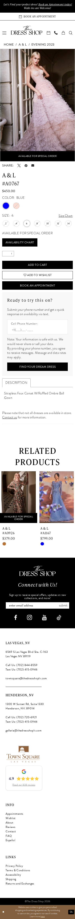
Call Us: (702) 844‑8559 (21, 665)
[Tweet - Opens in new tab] (19, 165)
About (9, 822)
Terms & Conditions (18, 870)
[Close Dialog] (3, 912)
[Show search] (71, 33)
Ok (71, 912)
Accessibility (13, 875)
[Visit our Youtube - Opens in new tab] (44, 617)
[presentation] (20, 497)
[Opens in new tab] (23, 753)
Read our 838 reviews (23, 784)
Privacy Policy (14, 866)
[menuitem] (5, 32)
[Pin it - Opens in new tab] (26, 165)
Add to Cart (37, 265)
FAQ (9, 836)
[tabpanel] (37, 105)
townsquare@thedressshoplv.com (26, 678)
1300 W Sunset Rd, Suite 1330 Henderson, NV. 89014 (25, 706)
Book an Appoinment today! (55, 4)
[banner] (26, 30)
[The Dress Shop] (37, 571)
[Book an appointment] (48, 33)
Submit (63, 605)
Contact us (9, 417)
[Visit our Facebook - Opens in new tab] (15, 617)
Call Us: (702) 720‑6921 (21, 717)
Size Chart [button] (66, 216)
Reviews (10, 827)
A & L (23, 44)
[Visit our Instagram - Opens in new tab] (29, 617)
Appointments (14, 814)
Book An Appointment (37, 285)
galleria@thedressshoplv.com (24, 730)
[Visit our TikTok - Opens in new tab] (59, 617)
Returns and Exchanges (20, 883)
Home (9, 44)
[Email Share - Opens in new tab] (32, 165)
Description (16, 383)
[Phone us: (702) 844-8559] (56, 33)
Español (10, 840)
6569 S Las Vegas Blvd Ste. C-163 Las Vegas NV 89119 (27, 654)
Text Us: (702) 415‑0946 (21, 669)
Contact (11, 831)
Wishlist (11, 818)
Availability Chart (20, 242)
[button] (5, 32)
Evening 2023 (43, 44)
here (43, 916)
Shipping (11, 879)
